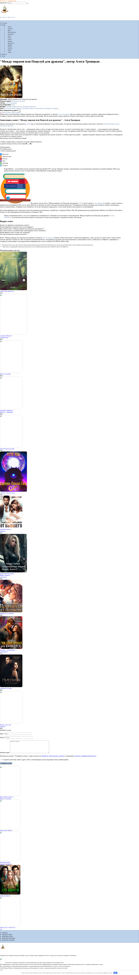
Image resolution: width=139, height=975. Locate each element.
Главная (5, 933)
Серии (3, 56)
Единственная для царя (7, 449)
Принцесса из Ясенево (7, 613)
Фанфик (10, 45)
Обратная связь (7, 934)
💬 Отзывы (16, 112)
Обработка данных (8, 940)
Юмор (9, 50)
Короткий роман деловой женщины (5, 863)
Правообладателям (8, 938)
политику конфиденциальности (85, 756)
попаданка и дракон (51, 108)
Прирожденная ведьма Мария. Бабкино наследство (7, 575)
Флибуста (4, 14)
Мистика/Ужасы (12, 32)
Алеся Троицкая (11, 103)
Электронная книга (18, 101)
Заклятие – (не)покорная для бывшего (7, 651)
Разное (9, 52)
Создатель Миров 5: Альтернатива (6, 336)
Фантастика (11, 43)
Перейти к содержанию (8, 1)
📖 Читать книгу (6, 112)
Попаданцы (11, 34)
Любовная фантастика (14, 106)
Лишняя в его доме (6, 688)
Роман (9, 37)
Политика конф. (7, 936)
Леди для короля (5, 896)
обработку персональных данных (53, 756)
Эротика (10, 48)
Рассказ (10, 39)
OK (115, 972)
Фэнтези (10, 47)
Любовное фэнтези (29, 106)
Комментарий (5, 752)
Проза (9, 36)
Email (2, 737)
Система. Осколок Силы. (7, 493)
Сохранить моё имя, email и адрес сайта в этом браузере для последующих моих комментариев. (35, 759)
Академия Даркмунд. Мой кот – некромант (6, 411)
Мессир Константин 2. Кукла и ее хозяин (7, 797)
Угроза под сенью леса (7, 291)
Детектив (10, 28)
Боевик (9, 27)
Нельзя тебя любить (6, 830)
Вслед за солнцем (5, 374)
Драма (9, 30)
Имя (2, 734)
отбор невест (39, 108)
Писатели (4, 54)
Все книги (4, 23)
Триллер (10, 41)
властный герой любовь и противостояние (19, 108)
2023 (13, 105)
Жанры (3, 25)
